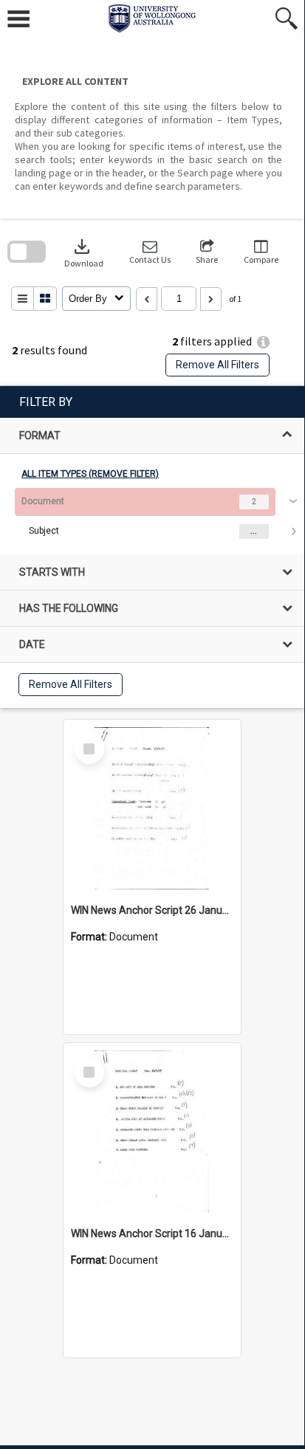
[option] (152, 516)
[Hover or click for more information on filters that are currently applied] (263, 342)
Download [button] (83, 252)
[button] (150, 252)
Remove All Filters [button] (217, 365)
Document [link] (42, 501)
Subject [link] (44, 531)
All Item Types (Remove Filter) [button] (90, 474)
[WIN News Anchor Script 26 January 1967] (152, 808)
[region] (152, 547)
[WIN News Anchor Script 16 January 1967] (152, 1131)
